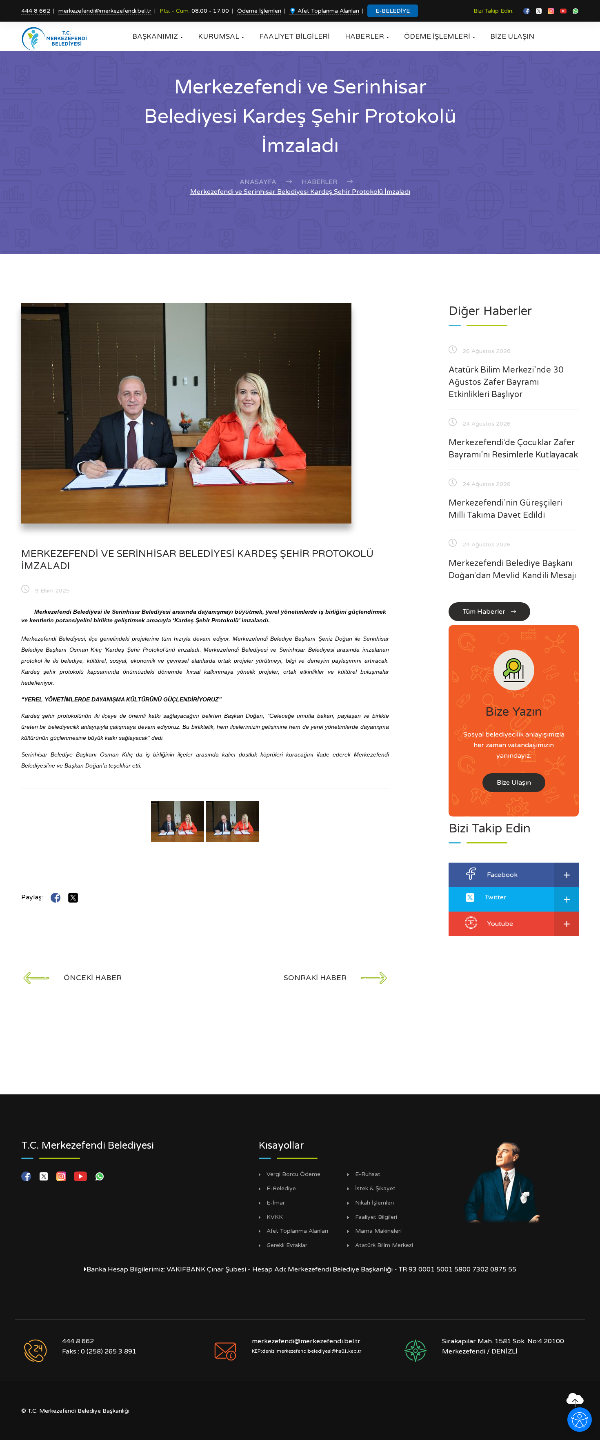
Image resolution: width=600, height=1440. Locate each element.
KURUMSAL (221, 36)
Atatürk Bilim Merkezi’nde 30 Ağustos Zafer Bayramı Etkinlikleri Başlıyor (506, 382)
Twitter (496, 897)
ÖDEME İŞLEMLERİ (439, 36)
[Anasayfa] (57, 39)
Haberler (319, 182)
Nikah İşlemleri (374, 1203)
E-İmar (276, 1203)
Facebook (502, 875)
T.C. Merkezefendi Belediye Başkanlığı (78, 1410)
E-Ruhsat (367, 1174)
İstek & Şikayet (375, 1188)
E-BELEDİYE (393, 10)
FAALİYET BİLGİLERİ (294, 36)
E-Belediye (281, 1188)
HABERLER (367, 36)
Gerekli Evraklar (287, 1245)
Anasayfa (258, 182)
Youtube (500, 924)
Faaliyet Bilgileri (376, 1217)
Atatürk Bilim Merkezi (384, 1245)
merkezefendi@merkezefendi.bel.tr (104, 10)
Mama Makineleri (378, 1231)
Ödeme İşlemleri (259, 10)
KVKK (275, 1217)
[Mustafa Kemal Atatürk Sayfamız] (503, 1182)
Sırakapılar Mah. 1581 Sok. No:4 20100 (503, 1341)
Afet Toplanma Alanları (327, 10)
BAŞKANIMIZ (157, 36)
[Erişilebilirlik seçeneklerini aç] (579, 1419)
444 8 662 (35, 10)
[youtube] (564, 10)
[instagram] (552, 10)
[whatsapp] (575, 10)
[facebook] (527, 10)
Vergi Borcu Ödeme (293, 1174)
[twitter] (540, 10)
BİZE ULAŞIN (512, 36)
